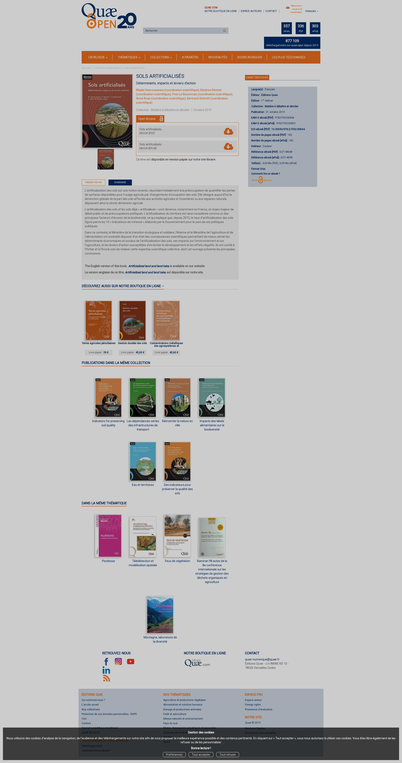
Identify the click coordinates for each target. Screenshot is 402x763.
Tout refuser (227, 754)
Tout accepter (201, 754)
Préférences (174, 754)
